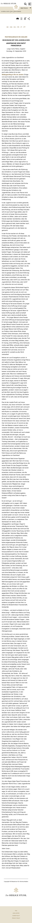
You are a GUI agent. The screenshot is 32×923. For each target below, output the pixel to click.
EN (11, 27)
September (17, 11)
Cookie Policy (16, 915)
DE (8, 27)
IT (21, 27)
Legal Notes (16, 913)
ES (15, 27)
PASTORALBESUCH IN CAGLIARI (16, 37)
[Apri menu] (29, 4)
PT (24, 27)
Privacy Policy (16, 918)
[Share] (29, 19)
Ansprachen (5, 11)
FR (18, 27)
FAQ (16, 910)
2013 (11, 11)
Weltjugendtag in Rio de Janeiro (12, 74)
